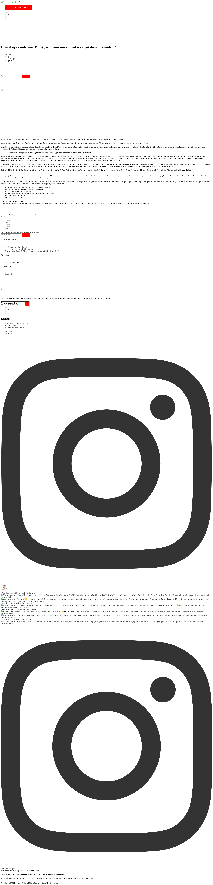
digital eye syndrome (20, 215)
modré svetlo (32, 215)
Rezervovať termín (18, 7)
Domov (8, 13)
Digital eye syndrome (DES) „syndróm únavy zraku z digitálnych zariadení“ (32, 251)
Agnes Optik (21, 883)
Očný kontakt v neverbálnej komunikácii (26, 232)
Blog (7, 17)
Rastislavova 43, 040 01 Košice (16, 323)
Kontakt (8, 19)
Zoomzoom (54, 883)
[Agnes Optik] (6, 2)
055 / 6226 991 (10, 325)
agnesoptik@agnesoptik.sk (14, 327)
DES (11, 215)
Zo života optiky (11, 59)
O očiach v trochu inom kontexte (16, 247)
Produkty (8, 15)
